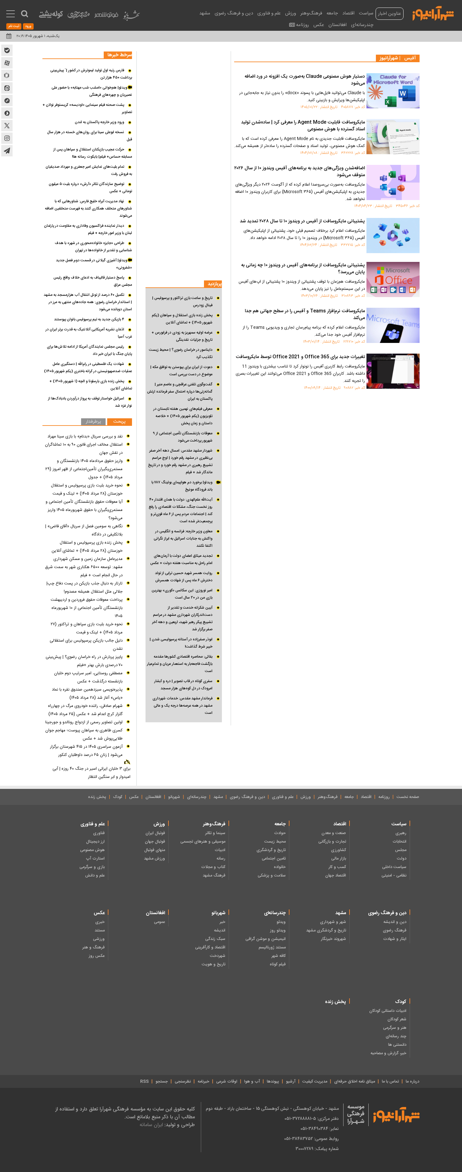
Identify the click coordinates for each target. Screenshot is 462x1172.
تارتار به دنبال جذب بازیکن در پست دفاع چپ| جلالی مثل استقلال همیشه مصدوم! (85, 587)
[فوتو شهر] (106, 16)
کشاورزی (338, 850)
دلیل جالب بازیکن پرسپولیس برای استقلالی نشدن (86, 644)
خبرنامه (203, 1081)
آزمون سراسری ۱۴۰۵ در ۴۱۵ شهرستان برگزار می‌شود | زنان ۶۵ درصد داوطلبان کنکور (86, 750)
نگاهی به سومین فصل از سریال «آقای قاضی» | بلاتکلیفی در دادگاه (84, 530)
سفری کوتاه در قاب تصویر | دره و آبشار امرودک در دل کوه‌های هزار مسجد (183, 685)
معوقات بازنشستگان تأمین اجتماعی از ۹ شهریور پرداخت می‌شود (182, 437)
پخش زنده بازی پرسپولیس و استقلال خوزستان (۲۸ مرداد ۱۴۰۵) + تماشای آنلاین (87, 546)
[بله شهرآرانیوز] (7, 50)
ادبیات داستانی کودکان (387, 1010)
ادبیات (220, 850)
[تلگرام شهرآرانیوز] (7, 150)
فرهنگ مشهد (214, 875)
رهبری (400, 833)
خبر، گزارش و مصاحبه (388, 1053)
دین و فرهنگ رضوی (234, 13)
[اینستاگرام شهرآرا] (7, 138)
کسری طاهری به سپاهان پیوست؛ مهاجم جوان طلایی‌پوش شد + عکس (84, 734)
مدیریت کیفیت (314, 1081)
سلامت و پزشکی (272, 875)
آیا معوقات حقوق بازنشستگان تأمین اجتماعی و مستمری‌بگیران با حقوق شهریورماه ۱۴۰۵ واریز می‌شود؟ (84, 510)
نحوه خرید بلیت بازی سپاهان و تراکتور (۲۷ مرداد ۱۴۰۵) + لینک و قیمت (87, 628)
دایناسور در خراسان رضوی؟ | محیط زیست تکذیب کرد (180, 353)
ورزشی (99, 939)
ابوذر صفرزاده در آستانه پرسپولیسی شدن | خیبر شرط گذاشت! (181, 643)
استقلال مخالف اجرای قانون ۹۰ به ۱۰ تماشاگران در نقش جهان (84, 448)
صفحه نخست (408, 797)
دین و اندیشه (394, 922)
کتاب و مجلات (213, 867)
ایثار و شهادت (394, 939)
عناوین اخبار (389, 14)
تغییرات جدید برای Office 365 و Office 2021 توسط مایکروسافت (300, 357)
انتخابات (399, 841)
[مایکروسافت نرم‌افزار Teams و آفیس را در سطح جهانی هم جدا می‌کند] (393, 325)
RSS (144, 1081)
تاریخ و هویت (213, 964)
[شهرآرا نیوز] (433, 12)
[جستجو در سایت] (24, 13)
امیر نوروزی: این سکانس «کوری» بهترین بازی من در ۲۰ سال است (181, 594)
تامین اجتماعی (274, 858)
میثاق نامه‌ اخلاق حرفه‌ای (354, 1081)
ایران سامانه (151, 1125)
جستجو (162, 1081)
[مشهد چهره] (79, 17)
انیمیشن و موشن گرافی (265, 939)
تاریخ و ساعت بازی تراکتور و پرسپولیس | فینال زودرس (182, 301)
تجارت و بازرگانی (332, 841)
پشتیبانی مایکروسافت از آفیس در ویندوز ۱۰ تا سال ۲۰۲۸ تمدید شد (302, 221)
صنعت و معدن (334, 833)
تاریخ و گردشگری (271, 850)
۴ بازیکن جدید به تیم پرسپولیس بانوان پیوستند (89, 319)
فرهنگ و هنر (93, 947)
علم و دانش (95, 875)
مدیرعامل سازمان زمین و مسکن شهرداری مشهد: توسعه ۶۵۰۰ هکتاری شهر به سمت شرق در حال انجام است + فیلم (84, 567)
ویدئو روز (278, 930)
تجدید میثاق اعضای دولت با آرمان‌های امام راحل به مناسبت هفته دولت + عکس (181, 559)
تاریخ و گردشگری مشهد (326, 930)
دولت (401, 858)
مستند (100, 930)
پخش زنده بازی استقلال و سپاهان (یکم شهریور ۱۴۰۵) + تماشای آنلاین (182, 319)
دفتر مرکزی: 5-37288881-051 (311, 1118)
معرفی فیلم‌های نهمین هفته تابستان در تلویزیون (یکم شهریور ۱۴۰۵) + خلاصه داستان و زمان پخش (182, 416)
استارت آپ (95, 858)
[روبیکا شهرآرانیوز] (7, 75)
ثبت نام (13, 26)
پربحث (119, 422)
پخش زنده (97, 797)
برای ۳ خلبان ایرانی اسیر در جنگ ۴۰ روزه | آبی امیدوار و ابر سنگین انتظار (91, 772)
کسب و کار (337, 867)
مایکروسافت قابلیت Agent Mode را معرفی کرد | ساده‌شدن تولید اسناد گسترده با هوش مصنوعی (303, 126)
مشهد (204, 13)
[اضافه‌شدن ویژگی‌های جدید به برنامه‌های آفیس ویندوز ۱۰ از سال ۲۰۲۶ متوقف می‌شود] (393, 182)
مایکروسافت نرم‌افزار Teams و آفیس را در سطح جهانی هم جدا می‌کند (305, 315)
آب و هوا (252, 1081)
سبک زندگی (215, 939)
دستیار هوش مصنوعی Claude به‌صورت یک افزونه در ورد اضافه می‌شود (305, 80)
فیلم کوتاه (278, 964)
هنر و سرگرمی (394, 1027)
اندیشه (219, 930)
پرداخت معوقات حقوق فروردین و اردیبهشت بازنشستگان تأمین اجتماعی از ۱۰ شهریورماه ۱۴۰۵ (87, 608)
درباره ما (412, 1081)
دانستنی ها (397, 1044)
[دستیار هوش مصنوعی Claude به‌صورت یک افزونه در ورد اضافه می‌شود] (393, 90)
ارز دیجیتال (95, 841)
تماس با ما (390, 1081)
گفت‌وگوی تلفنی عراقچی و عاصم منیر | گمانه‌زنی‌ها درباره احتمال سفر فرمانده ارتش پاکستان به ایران (179, 391)
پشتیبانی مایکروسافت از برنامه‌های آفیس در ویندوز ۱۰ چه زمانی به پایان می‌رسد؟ (303, 269)
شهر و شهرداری (333, 922)
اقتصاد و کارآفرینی (210, 947)
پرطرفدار (93, 422)
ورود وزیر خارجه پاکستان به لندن (99, 122)
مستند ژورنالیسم (272, 947)
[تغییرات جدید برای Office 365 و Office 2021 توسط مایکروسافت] (393, 371)
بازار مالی (338, 858)
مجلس (400, 850)
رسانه (221, 858)
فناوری (99, 833)
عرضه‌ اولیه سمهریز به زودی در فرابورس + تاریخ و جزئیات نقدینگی (181, 336)
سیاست (366, 13)
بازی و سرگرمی (92, 867)
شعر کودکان (397, 1019)
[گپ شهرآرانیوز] (7, 100)
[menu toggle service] (10, 14)
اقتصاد (348, 13)
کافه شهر (279, 955)
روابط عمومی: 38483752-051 (311, 1138)
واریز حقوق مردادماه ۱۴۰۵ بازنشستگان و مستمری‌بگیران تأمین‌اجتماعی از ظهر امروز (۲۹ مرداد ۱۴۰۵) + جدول (84, 469)
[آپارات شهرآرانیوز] (7, 62)
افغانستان (337, 25)
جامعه (332, 13)
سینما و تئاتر (215, 833)
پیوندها (273, 1081)
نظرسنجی (183, 1081)
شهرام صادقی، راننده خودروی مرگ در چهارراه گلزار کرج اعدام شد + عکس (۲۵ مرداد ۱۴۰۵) (85, 710)
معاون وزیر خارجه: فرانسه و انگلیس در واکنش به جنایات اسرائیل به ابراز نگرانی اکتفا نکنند (183, 538)
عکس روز (97, 955)
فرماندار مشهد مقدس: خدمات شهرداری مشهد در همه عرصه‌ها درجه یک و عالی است (182, 705)
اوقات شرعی (226, 1081)
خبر (222, 922)
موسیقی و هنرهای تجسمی (202, 841)
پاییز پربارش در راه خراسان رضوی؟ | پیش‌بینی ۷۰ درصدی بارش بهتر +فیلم (84, 661)
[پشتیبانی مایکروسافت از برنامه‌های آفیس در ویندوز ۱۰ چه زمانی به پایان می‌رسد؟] (393, 279)
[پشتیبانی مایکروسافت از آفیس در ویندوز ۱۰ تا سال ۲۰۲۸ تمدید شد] (393, 235)
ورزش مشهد (154, 858)
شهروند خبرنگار (333, 939)
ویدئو (281, 922)
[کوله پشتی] (51, 15)
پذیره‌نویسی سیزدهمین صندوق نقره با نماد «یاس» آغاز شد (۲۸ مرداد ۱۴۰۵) (87, 693)
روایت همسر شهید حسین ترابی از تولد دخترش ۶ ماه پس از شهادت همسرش (183, 576)
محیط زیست (275, 841)
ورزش (290, 13)
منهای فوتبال (154, 850)
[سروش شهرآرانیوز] (7, 113)
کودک (117, 797)
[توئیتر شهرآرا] (7, 125)
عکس (318, 25)
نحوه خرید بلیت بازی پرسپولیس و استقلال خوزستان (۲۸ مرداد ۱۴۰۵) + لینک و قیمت (87, 489)
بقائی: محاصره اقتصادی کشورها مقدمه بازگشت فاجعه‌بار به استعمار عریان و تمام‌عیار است (179, 664)
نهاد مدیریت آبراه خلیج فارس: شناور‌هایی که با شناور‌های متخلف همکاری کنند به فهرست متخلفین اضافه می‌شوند (88, 208)
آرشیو (290, 1081)
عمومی (159, 922)
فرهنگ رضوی (394, 930)
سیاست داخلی (394, 867)
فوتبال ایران (155, 833)
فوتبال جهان (155, 841)
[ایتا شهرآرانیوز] (7, 88)
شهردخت (217, 955)
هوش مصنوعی (92, 850)
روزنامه (302, 25)
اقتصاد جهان (335, 875)
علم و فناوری (269, 13)
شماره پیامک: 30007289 (317, 1148)
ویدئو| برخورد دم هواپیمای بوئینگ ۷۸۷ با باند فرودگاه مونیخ (181, 486)
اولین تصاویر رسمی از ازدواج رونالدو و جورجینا (84, 722)
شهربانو (174, 797)
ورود (28, 26)
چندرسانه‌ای (362, 25)
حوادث (280, 833)
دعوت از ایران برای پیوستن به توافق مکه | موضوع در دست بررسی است (181, 370)
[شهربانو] (131, 17)
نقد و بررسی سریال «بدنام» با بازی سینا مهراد (85, 436)
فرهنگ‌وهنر (311, 13)
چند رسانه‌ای (396, 1036)
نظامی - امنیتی (394, 875)
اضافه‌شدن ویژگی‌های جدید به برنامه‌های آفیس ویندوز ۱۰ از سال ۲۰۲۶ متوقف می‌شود (299, 172)
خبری (100, 922)
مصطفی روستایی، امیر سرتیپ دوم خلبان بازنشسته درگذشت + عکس (88, 677)
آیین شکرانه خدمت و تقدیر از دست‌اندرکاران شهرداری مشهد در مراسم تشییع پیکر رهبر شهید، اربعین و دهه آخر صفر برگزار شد (182, 618)
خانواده (280, 867)
